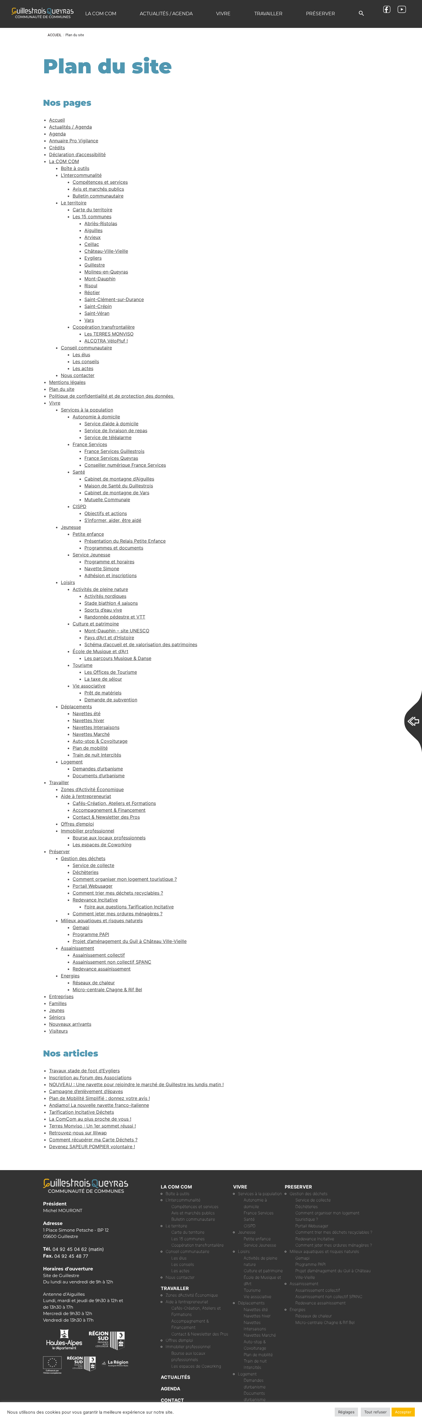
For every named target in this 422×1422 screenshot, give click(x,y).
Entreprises (61, 996)
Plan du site (61, 389)
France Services (90, 444)
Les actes (83, 368)
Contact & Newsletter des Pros (106, 817)
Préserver (320, 13)
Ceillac (91, 244)
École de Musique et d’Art (100, 651)
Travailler (268, 13)
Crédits (57, 147)
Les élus (81, 354)
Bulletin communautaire (98, 196)
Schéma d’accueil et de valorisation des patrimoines (140, 644)
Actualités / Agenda (166, 13)
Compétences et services (100, 182)
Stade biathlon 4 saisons (111, 603)
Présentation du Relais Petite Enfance (125, 541)
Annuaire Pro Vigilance (73, 140)
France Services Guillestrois (114, 451)
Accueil (54, 35)
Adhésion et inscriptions (110, 575)
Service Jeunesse (91, 555)
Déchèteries (85, 872)
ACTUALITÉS (175, 1377)
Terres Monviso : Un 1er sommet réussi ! (92, 1126)
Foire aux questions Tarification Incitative (129, 907)
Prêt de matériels (102, 693)
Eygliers (93, 258)
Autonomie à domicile (96, 417)
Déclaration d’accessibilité (77, 154)
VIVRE (240, 1187)
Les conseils (86, 361)
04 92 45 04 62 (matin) (78, 1249)
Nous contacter (77, 375)
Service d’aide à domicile (111, 423)
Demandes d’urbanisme (98, 769)
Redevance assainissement (102, 969)
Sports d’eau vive (103, 610)
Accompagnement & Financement (109, 810)
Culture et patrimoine (96, 624)
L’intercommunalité (81, 175)
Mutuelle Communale (107, 499)
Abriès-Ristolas (100, 223)
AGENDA (170, 1389)
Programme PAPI (91, 934)
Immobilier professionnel (87, 831)
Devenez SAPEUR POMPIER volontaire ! (92, 1146)
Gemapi (81, 927)
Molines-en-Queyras (106, 272)
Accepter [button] (403, 1412)
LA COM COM (176, 1187)
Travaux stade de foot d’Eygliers (84, 1070)
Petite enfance (88, 534)
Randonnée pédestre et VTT (114, 617)
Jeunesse (71, 527)
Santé (79, 472)
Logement (72, 762)
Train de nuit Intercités (97, 755)
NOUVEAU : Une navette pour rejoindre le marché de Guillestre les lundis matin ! (136, 1084)
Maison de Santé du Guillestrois (118, 486)
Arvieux (92, 237)
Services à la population (87, 410)
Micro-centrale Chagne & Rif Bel (107, 989)
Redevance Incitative (95, 900)
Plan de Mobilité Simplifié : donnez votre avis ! (99, 1098)
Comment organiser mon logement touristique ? (125, 879)
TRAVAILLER (175, 1288)
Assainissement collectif (99, 955)
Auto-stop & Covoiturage (100, 741)
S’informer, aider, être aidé (112, 520)
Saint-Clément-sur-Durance (114, 299)
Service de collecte (93, 865)
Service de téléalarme (107, 437)
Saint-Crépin (98, 306)
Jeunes (56, 1010)
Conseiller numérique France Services (125, 465)
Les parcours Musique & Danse (117, 658)
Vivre (223, 13)
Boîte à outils (75, 168)
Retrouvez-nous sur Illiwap (78, 1133)
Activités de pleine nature (100, 589)
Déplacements (76, 706)
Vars (89, 320)
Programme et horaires (109, 561)
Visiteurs (58, 1031)
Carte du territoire (92, 210)
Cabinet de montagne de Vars (116, 492)
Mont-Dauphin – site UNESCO (116, 631)
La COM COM (100, 13)
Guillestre (94, 265)
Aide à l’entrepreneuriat (86, 796)
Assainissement (77, 948)
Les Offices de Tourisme (110, 672)
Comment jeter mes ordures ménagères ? (117, 913)
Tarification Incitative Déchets (81, 1112)
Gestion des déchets (83, 858)
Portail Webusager (93, 886)
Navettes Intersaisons (96, 727)
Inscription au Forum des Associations (90, 1077)
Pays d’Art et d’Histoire (109, 637)
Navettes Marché (91, 734)
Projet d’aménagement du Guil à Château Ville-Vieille (130, 941)
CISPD (79, 506)
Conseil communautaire (86, 348)
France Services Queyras (111, 458)
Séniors (57, 1017)
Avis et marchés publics (98, 189)
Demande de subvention (110, 700)
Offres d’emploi (77, 824)
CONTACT (172, 1400)
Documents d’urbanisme (99, 775)
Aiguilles (93, 230)
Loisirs (68, 582)
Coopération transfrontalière (104, 327)
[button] (361, 13)
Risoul (90, 285)
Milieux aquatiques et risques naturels (102, 920)
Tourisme (82, 665)
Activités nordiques (105, 596)
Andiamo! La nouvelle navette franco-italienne (99, 1105)
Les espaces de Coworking (102, 844)
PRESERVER (298, 1187)
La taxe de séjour (103, 679)
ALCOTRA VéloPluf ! (106, 341)
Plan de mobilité (90, 748)
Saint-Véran (96, 313)
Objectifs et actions (105, 513)
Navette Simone (101, 568)
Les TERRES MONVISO (108, 334)
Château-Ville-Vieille (106, 251)
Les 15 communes (92, 216)
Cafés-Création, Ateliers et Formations (114, 803)
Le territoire (73, 203)
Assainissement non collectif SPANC (112, 962)
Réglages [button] (346, 1412)
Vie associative (89, 686)
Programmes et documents (113, 548)
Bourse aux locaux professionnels (109, 838)
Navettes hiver (88, 720)
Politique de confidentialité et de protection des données (112, 396)
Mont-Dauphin (99, 279)
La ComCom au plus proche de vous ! (90, 1119)
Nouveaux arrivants (70, 1024)
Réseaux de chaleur (94, 982)
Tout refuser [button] (375, 1412)
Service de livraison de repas (115, 430)
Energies (70, 976)
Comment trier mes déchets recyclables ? (118, 893)
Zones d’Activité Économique (92, 789)
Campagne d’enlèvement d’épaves (86, 1091)
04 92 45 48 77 (71, 1256)
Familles (58, 1003)
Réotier (92, 292)
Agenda (57, 134)
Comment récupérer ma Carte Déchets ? (93, 1139)
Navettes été (86, 713)
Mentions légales (67, 382)
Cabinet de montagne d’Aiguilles (119, 479)
